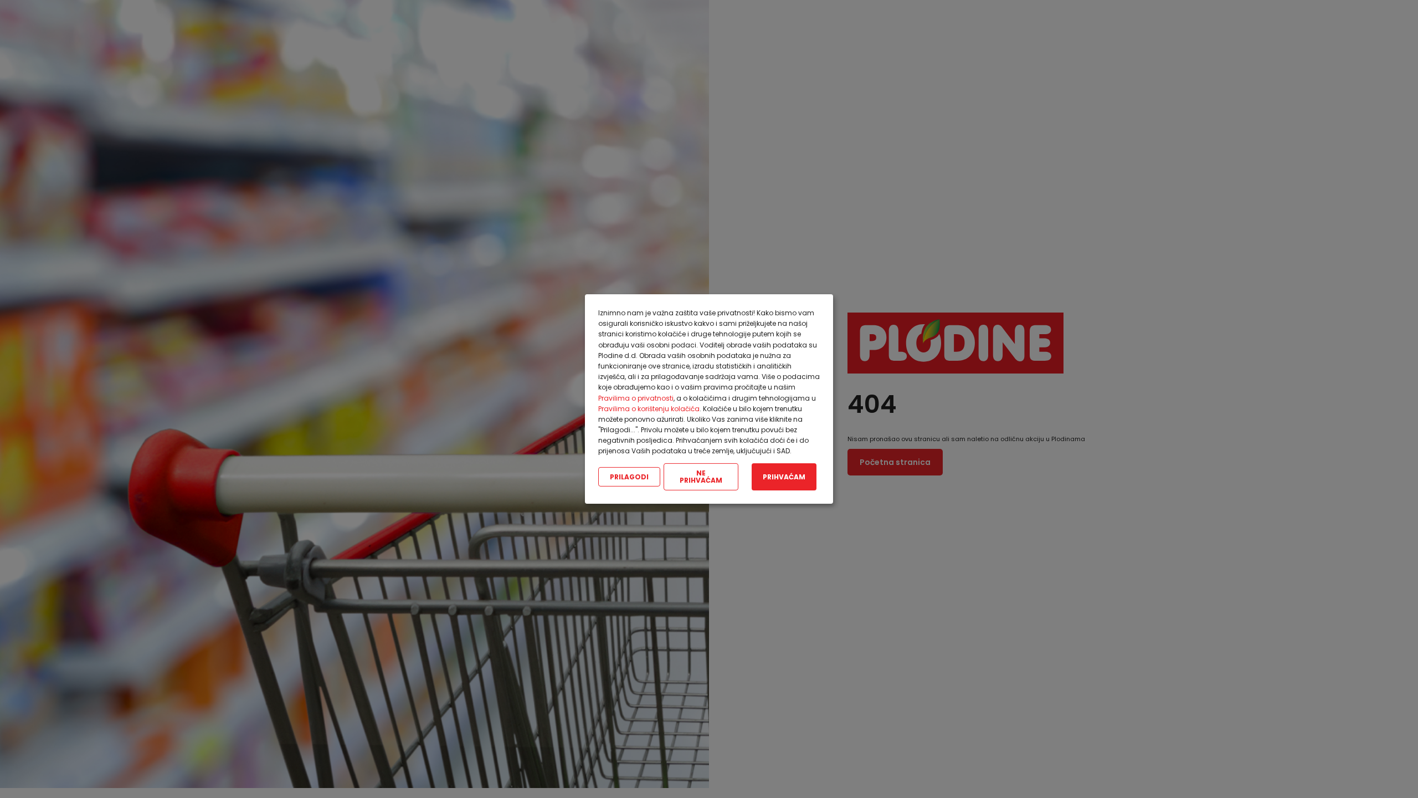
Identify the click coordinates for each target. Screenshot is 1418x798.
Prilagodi (629, 476)
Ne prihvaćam (701, 476)
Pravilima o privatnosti (636, 397)
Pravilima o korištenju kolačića (649, 408)
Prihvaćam (784, 476)
